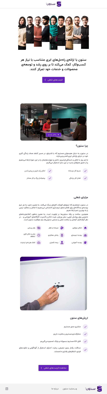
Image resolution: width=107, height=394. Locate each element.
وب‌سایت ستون (70, 388)
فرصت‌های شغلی (55, 79)
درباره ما (55, 388)
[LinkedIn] (6, 388)
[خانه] (53, 4)
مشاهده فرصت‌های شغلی (55, 368)
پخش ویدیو (52, 135)
